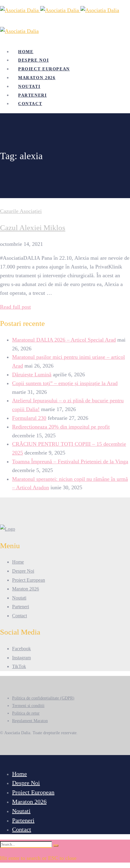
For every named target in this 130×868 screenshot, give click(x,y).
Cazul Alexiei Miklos (32, 227)
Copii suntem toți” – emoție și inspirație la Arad (65, 383)
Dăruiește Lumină (31, 374)
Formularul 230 (29, 418)
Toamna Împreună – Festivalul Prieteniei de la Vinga (70, 461)
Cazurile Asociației (21, 211)
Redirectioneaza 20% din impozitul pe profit (61, 427)
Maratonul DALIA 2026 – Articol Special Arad (64, 340)
